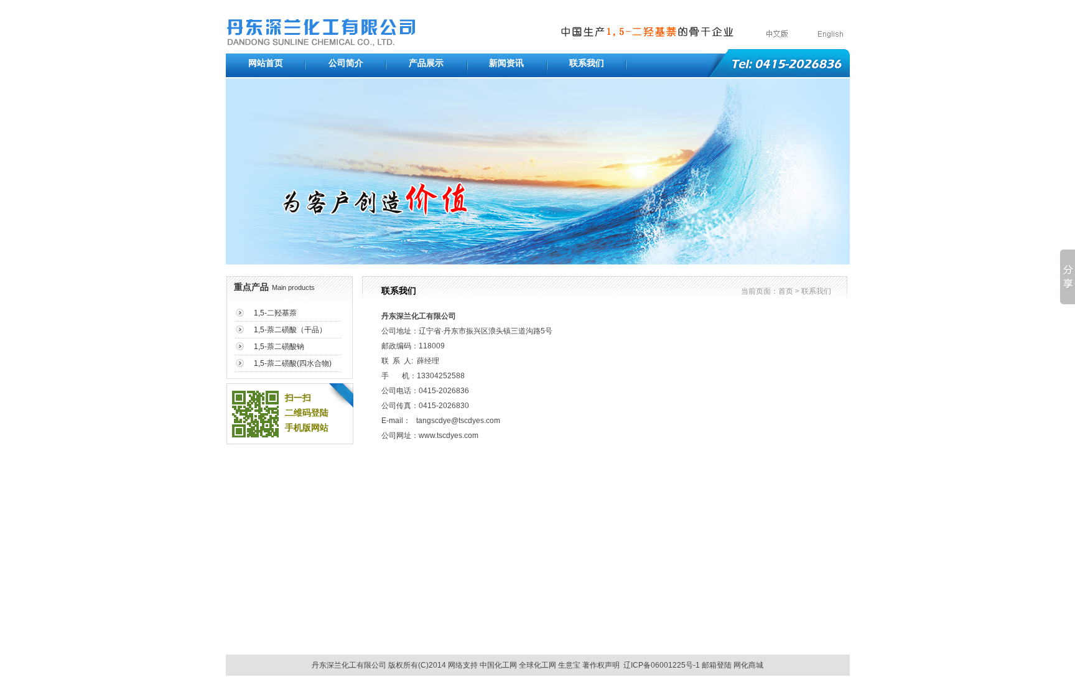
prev (246, 175)
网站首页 (265, 63)
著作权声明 (601, 665)
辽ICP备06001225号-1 (661, 665)
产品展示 (426, 63)
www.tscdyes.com (448, 435)
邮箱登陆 (717, 665)
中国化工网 (498, 665)
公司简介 (345, 63)
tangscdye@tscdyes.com (458, 420)
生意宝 (569, 665)
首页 (785, 291)
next (829, 175)
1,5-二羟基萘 (275, 313)
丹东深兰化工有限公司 (418, 316)
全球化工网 (537, 665)
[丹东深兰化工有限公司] (321, 43)
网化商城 (748, 665)
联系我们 (586, 63)
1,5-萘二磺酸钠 (279, 346)
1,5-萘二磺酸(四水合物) (293, 363)
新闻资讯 (506, 63)
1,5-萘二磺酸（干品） (290, 329)
